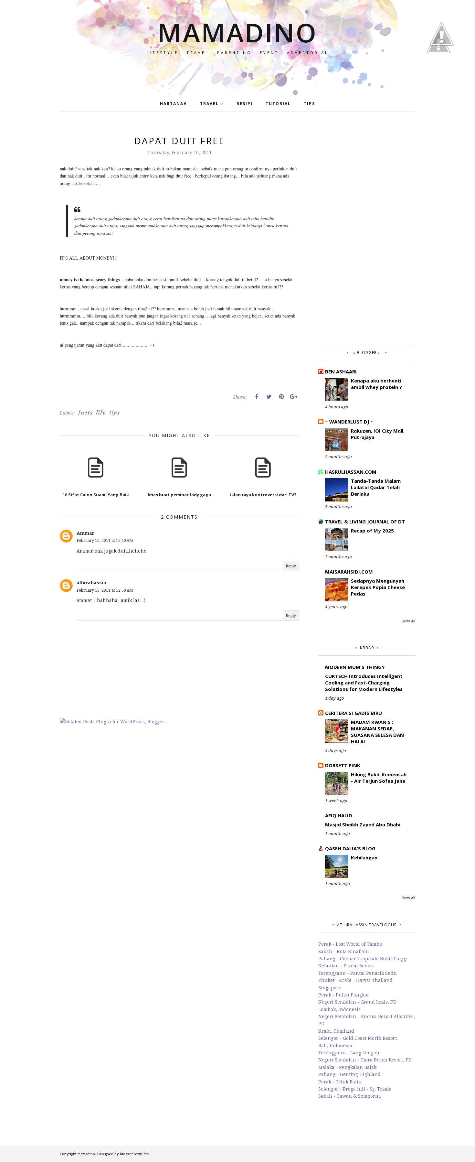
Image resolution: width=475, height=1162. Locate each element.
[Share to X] (269, 397)
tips (114, 412)
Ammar (85, 533)
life (101, 412)
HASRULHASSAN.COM (350, 471)
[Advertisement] (366, 231)
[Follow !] (438, 72)
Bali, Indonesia (335, 1045)
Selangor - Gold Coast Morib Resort (357, 1038)
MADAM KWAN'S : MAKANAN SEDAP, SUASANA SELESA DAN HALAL (377, 732)
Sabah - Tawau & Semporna (349, 1096)
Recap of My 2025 (372, 530)
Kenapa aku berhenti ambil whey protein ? (376, 383)
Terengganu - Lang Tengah (348, 1052)
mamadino (237, 32)
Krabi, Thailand (336, 1031)
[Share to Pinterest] (281, 397)
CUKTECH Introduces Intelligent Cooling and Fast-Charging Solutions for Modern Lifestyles (364, 682)
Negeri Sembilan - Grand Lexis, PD (357, 1002)
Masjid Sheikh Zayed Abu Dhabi (362, 824)
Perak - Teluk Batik (339, 1082)
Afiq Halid (338, 815)
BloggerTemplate (134, 1153)
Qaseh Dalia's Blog (350, 848)
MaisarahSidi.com (349, 571)
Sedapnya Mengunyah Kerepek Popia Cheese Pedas (378, 587)
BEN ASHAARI (341, 371)
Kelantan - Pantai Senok (345, 966)
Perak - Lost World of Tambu (350, 944)
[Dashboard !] (441, 64)
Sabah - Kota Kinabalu (343, 951)
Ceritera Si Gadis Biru (353, 713)
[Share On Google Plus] (293, 397)
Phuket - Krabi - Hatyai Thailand (355, 980)
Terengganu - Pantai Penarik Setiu (357, 973)
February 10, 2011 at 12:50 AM (105, 590)
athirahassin (91, 582)
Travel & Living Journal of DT (365, 521)
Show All (408, 621)
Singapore (329, 987)
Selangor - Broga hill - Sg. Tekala (355, 1089)
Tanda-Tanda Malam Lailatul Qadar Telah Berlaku (376, 487)
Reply (291, 566)
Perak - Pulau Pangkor (343, 995)
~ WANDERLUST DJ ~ (349, 421)
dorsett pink (342, 765)
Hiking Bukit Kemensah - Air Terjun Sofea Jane (378, 777)
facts (85, 412)
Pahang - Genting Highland (349, 1074)
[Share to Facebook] (256, 397)
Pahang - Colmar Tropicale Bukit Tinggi (363, 958)
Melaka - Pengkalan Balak (347, 1067)
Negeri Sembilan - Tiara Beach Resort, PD (365, 1060)
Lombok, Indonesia (339, 1009)
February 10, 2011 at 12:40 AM (105, 540)
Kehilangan (364, 857)
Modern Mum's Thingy (355, 667)
